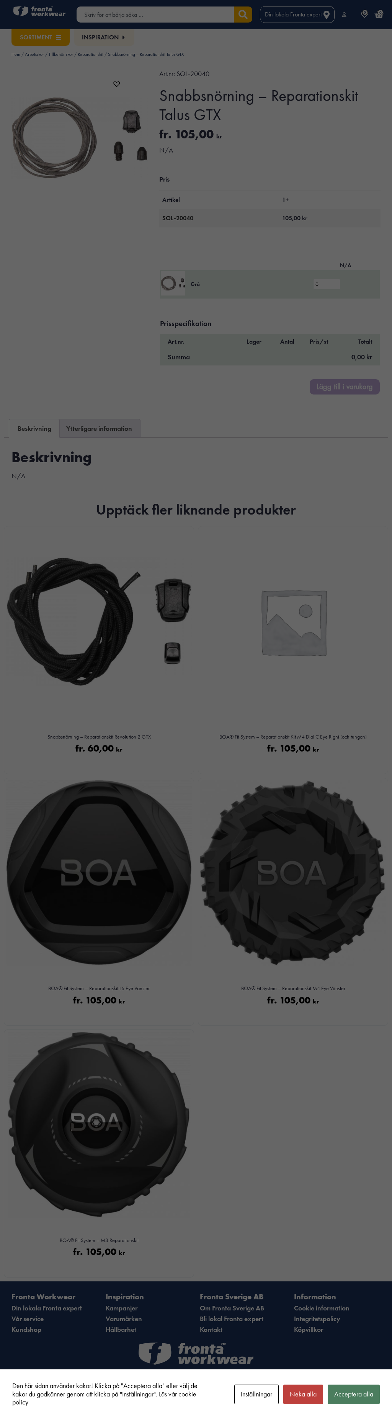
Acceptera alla (353, 1394)
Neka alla (303, 1394)
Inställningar (256, 1394)
